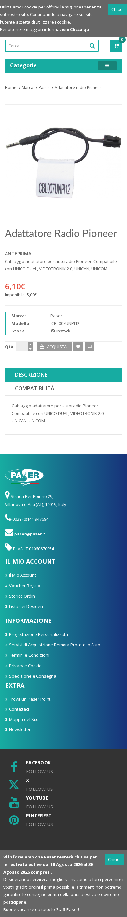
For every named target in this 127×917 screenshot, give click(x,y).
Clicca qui (80, 29)
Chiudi (117, 9)
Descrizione (31, 374)
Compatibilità (34, 388)
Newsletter (20, 729)
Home (10, 87)
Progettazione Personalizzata (38, 634)
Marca (27, 87)
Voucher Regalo (24, 585)
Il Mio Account (22, 575)
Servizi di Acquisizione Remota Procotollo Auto (54, 645)
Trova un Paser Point (29, 699)
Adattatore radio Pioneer (78, 87)
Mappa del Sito (24, 719)
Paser (44, 87)
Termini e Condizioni (29, 655)
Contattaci (19, 709)
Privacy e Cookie (25, 666)
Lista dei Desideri (26, 606)
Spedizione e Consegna (32, 676)
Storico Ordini (22, 596)
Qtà (9, 346)
